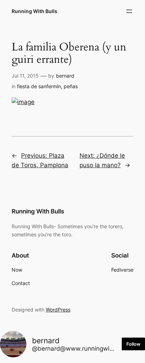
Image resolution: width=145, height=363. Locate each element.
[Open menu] (129, 11)
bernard (65, 76)
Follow (133, 344)
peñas (71, 86)
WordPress (58, 310)
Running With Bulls (34, 11)
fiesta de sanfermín (39, 86)
